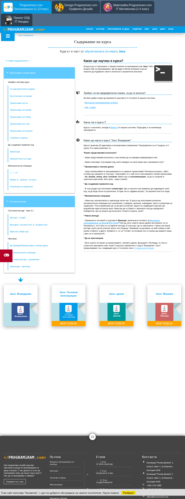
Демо (162, 29)
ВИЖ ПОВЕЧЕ (68, 323)
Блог (147, 29)
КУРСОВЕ (100, 29)
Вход (170, 29)
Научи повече (111, 492)
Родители (137, 29)
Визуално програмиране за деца (101, 103)
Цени (154, 29)
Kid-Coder (113, 223)
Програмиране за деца (118, 29)
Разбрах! (128, 492)
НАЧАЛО (89, 29)
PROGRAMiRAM (24, 29)
